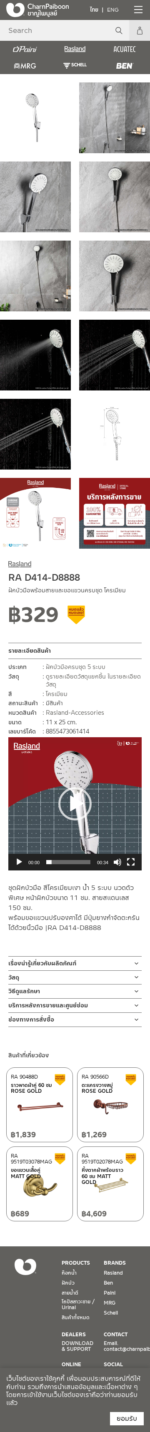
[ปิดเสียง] (117, 862)
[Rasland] (75, 49)
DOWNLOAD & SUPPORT (77, 1346)
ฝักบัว (68, 1283)
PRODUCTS (76, 1263)
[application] (75, 803)
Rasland (113, 1273)
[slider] (68, 862)
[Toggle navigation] (137, 9)
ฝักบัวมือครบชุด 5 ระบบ (75, 667)
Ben (108, 1283)
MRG (109, 1303)
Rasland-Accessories (75, 713)
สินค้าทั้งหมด (76, 1317)
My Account (139, 30)
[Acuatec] (125, 49)
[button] (75, 803)
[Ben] (125, 65)
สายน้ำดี (70, 1293)
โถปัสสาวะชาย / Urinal (78, 1304)
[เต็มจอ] (131, 862)
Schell (111, 1313)
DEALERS (74, 1334)
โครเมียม (57, 694)
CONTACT (116, 1334)
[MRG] (25, 65)
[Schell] (75, 65)
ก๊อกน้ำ (69, 1273)
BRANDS (115, 1263)
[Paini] (25, 49)
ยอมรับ (127, 1418)
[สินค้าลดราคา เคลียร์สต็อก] (77, 617)
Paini (109, 1293)
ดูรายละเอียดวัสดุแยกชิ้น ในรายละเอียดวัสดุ (93, 680)
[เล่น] (19, 862)
